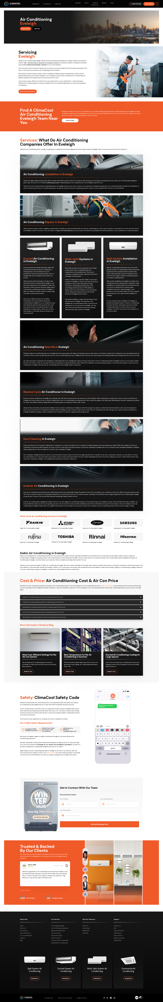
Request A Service (119, 938)
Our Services (24, 930)
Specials (78, 3)
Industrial (58, 4)
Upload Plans (117, 940)
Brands (104, 3)
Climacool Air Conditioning (64, 998)
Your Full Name (64, 799)
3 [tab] (25, 890)
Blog (21, 940)
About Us (23, 928)
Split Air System (56, 938)
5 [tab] (29, 890)
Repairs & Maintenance (58, 930)
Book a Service (118, 935)
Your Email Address (65, 810)
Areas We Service (25, 933)
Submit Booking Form (99, 824)
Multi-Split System (56, 935)
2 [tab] (23, 890)
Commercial (47, 4)
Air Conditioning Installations (59, 928)
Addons (22, 938)
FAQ (115, 928)
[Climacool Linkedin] (114, 998)
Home (22, 926)
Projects (95, 3)
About (87, 3)
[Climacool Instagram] (107, 998)
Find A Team (70, 120)
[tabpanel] (45, 873)
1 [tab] (21, 890)
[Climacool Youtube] (111, 998)
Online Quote (118, 933)
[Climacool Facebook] (104, 998)
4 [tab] (27, 890)
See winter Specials (41, 817)
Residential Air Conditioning (59, 943)
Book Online (149, 4)
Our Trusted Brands (26, 935)
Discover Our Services (27, 91)
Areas (112, 3)
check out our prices (107, 586)
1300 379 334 (136, 4)
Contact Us (94, 5)
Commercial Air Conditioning (59, 940)
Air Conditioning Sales (57, 926)
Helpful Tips (28, 671)
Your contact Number (107, 799)
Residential (35, 4)
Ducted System (56, 933)
